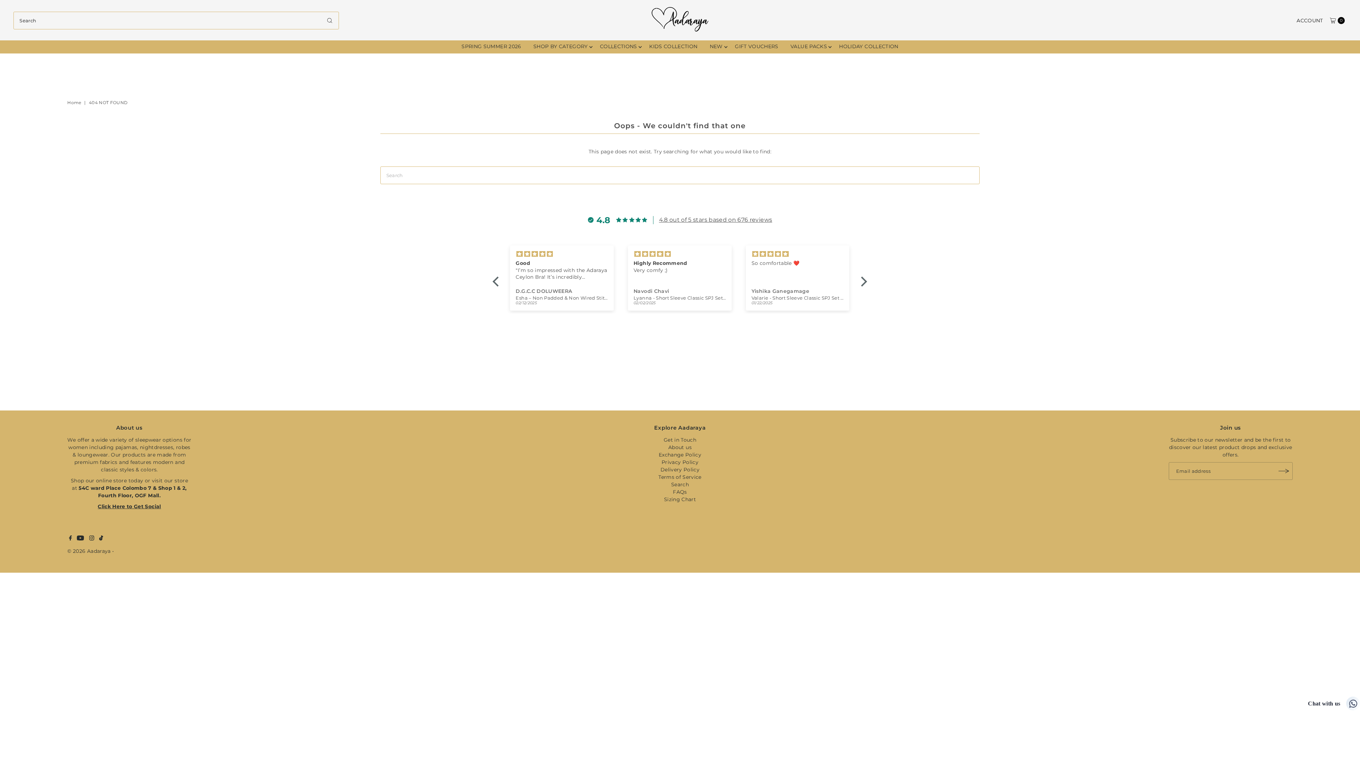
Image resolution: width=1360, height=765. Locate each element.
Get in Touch (680, 440)
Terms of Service (680, 477)
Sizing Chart (680, 499)
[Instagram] (91, 538)
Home (74, 102)
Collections (618, 46)
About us (680, 447)
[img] (585, 254)
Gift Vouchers (756, 46)
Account (1310, 20)
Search (680, 484)
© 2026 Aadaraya (88, 551)
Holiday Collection (868, 46)
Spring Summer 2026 (491, 46)
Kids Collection (673, 46)
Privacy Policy (680, 462)
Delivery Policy (680, 469)
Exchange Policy (680, 455)
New (716, 46)
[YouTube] (80, 538)
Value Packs (808, 46)
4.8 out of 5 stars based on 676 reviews (715, 219)
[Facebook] (70, 538)
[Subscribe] (1284, 471)
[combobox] (176, 20)
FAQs (680, 492)
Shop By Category (560, 46)
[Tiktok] (101, 538)
